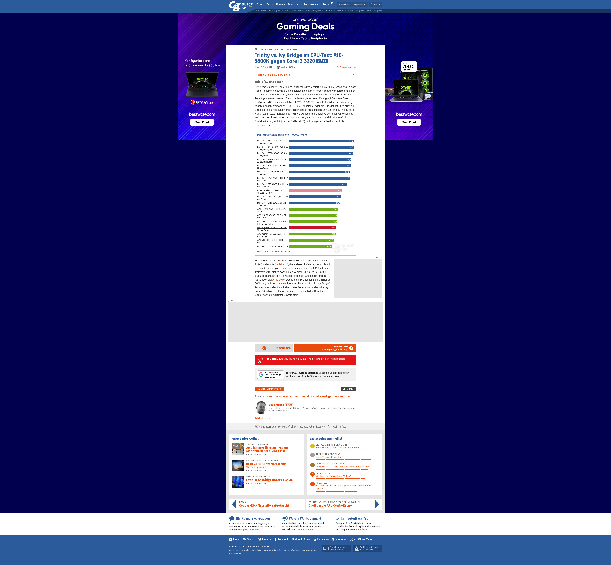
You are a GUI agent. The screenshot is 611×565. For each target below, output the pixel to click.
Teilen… (350, 388)
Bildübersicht (264, 418)
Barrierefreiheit (309, 550)
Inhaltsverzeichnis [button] (274, 74)
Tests (270, 4)
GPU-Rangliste (357, 11)
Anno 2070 (278, 279)
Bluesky (266, 539)
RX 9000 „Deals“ (315, 11)
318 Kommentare (270, 388)
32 (257, 483)
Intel (306, 396)
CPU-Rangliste (375, 11)
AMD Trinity (284, 396)
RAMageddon (276, 11)
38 (257, 470)
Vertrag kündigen (292, 550)
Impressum (234, 550)
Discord (250, 539)
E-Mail (289, 405)
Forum (326, 4)
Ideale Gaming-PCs (337, 11)
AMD (270, 396)
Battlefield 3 (281, 264)
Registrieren (359, 4)
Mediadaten (256, 550)
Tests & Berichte (269, 49)
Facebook (283, 539)
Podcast (262, 11)
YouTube (367, 539)
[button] (375, 4)
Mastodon (341, 539)
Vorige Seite (262, 348)
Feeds (236, 539)
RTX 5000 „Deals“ (295, 11)
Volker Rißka (276, 404)
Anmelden (344, 4)
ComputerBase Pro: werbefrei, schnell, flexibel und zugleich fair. (302, 426)
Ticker (259, 4)
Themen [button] (280, 4)
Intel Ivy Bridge (322, 396)
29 (257, 454)
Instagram (323, 539)
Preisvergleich (312, 4)
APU (297, 396)
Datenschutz (235, 554)
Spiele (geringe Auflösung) (334, 348)
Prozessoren (289, 49)
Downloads (294, 4)
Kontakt (245, 550)
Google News (302, 539)
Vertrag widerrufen (273, 550)
